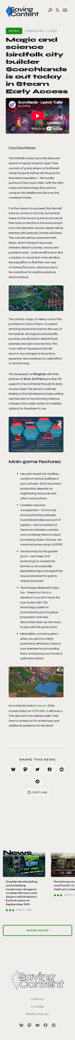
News (14, 31)
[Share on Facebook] (49, 769)
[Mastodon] (29, 1025)
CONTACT (38, 999)
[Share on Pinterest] (37, 781)
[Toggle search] (50, 10)
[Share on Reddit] (61, 769)
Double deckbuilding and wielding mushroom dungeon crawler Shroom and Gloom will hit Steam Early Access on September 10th (22, 893)
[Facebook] (45, 1025)
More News (38, 930)
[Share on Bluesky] (13, 769)
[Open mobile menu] (65, 10)
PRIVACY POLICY (37, 1014)
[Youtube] (37, 1025)
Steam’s (42, 705)
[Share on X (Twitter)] (37, 769)
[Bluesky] (21, 1025)
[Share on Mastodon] (25, 769)
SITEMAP (37, 1006)
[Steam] (54, 1025)
